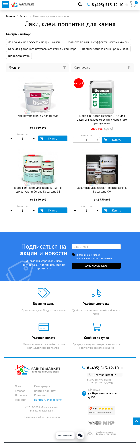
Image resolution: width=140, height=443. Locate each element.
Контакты (40, 395)
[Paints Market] (23, 5)
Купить (52, 138)
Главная (10, 16)
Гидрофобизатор (19, 56)
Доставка (21, 395)
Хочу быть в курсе (96, 266)
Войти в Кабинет (44, 391)
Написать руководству (48, 399)
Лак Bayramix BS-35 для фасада (38, 115)
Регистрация (42, 386)
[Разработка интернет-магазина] (101, 433)
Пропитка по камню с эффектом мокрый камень (98, 42)
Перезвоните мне (105, 375)
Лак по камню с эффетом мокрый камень (34, 42)
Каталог (24, 16)
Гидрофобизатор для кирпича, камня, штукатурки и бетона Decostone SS (38, 189)
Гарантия (20, 399)
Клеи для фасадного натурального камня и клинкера (42, 49)
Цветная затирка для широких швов (105, 49)
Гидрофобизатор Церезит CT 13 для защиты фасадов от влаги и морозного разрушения (102, 119)
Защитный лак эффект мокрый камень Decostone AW (102, 189)
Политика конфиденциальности (42, 417)
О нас (18, 386)
